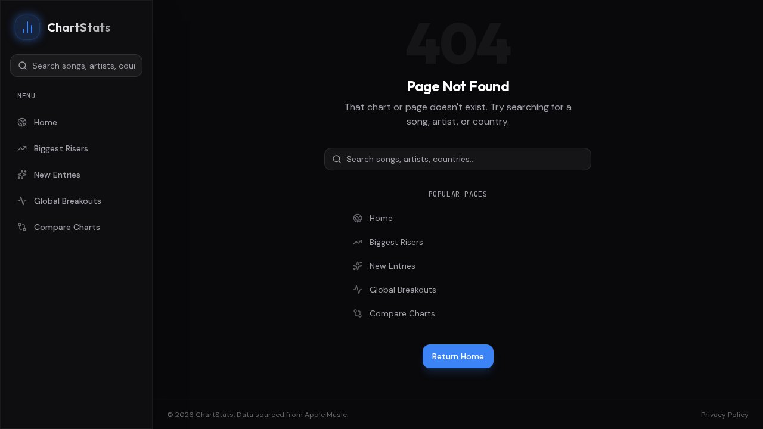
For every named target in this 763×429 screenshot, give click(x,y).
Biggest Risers (61, 148)
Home (45, 122)
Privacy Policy (725, 414)
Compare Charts (67, 227)
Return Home (458, 356)
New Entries (57, 174)
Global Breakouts (67, 200)
